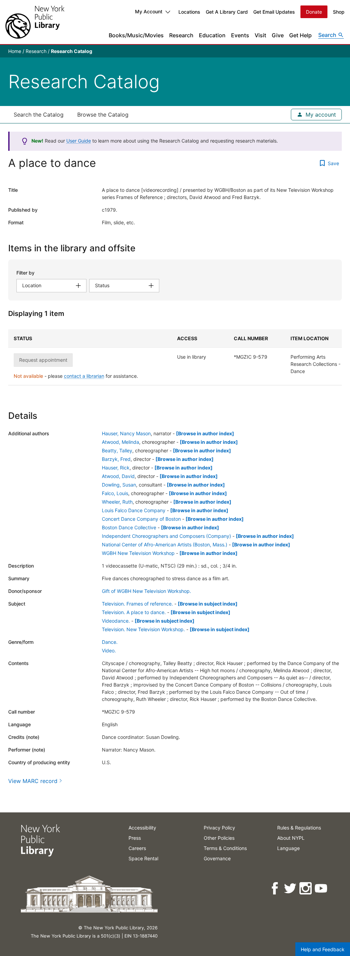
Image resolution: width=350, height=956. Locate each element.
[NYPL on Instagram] (306, 888)
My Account (148, 11)
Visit (260, 35)
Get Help (300, 35)
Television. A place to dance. (134, 612)
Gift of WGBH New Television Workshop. (146, 591)
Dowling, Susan (119, 485)
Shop (339, 12)
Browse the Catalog (103, 114)
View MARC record (32, 781)
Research (181, 35)
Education (212, 35)
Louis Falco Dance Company (133, 510)
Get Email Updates (274, 12)
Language (288, 848)
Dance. (110, 642)
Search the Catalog (39, 114)
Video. (109, 650)
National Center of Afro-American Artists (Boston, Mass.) (164, 544)
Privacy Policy (219, 828)
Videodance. (116, 621)
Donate (314, 12)
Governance (217, 858)
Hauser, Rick (116, 467)
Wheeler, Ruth (117, 502)
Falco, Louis (115, 493)
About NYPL (291, 838)
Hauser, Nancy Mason (126, 433)
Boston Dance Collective (129, 527)
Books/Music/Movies (136, 35)
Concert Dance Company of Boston (141, 519)
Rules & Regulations (299, 828)
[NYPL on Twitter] (290, 888)
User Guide (78, 141)
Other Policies (219, 838)
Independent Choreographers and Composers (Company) (166, 536)
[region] (175, 357)
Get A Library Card (227, 12)
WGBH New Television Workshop (138, 553)
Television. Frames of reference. (137, 604)
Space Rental (143, 858)
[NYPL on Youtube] (321, 888)
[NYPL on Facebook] (275, 888)
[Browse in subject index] (208, 604)
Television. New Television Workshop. (143, 629)
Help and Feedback (323, 949)
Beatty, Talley (117, 450)
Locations (189, 12)
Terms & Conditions (225, 848)
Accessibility (142, 828)
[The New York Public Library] (34, 22)
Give (278, 35)
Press (135, 838)
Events (240, 35)
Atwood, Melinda (120, 442)
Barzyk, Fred (116, 459)
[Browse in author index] (205, 433)
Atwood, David (118, 476)
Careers (137, 848)
